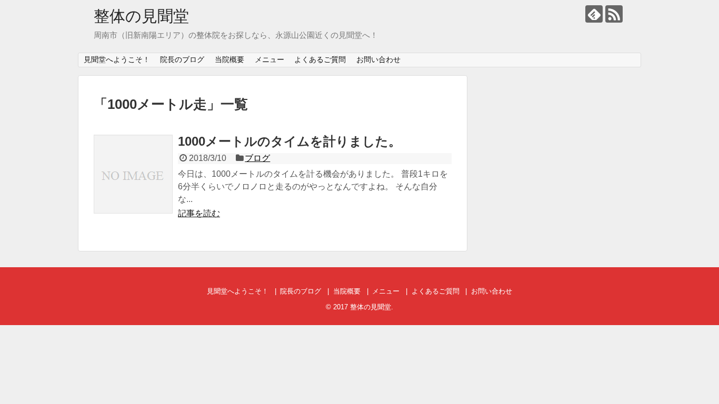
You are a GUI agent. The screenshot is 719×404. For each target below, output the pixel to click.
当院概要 (229, 59)
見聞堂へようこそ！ (117, 59)
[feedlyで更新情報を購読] (594, 14)
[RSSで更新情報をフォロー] (614, 14)
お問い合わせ (378, 59)
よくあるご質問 (320, 59)
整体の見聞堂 (141, 16)
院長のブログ (182, 59)
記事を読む (199, 213)
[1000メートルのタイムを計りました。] (133, 174)
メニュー (269, 59)
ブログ (257, 158)
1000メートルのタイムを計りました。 (289, 141)
